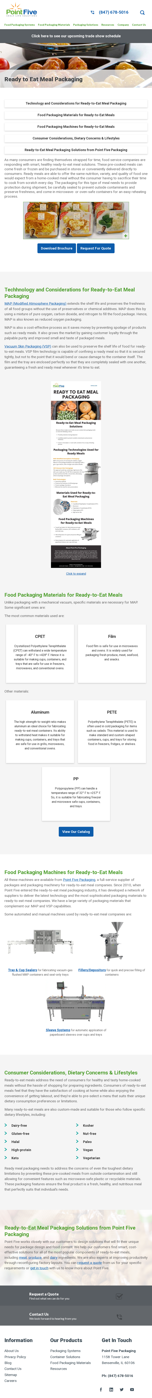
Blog (7, 1363)
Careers (10, 1381)
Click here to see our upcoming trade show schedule (76, 36)
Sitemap (10, 1375)
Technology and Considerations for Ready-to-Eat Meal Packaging (76, 103)
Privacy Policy (15, 1357)
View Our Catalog (76, 832)
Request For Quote (95, 248)
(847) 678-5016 (113, 12)
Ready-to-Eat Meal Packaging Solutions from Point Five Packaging (76, 150)
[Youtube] (132, 1389)
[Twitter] (121, 1389)
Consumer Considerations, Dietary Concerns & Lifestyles (76, 138)
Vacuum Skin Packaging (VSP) (27, 346)
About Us (11, 1351)
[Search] (144, 12)
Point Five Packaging (79, 880)
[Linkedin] (111, 1389)
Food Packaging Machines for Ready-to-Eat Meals (76, 127)
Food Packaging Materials (70, 1363)
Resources (58, 1369)
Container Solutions (65, 1357)
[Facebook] (101, 1389)
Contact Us (13, 1369)
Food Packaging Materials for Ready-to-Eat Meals (76, 115)
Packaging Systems (65, 1351)
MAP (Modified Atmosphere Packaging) (35, 303)
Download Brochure (56, 248)
